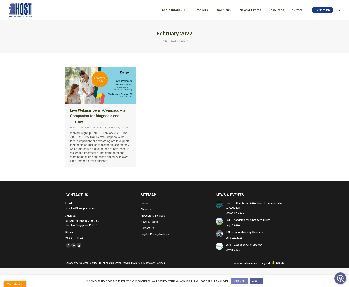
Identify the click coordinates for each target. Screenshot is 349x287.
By (97, 127)
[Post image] (219, 204)
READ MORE (239, 281)
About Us (146, 209)
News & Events (150, 221)
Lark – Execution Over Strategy (244, 244)
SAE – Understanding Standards (245, 232)
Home (144, 203)
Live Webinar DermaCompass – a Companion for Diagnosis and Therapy (97, 115)
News (81, 127)
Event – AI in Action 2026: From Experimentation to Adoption (254, 205)
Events (73, 127)
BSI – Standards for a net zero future (248, 220)
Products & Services (153, 215)
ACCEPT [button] (256, 281)
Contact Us (147, 228)
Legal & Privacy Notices (155, 234)
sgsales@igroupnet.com (80, 208)
